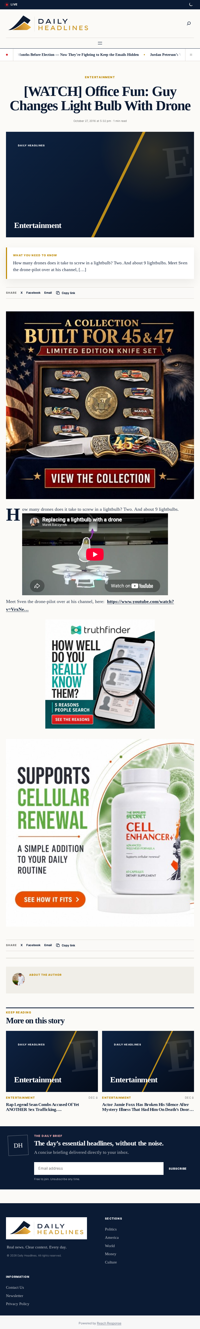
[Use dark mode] (190, 4)
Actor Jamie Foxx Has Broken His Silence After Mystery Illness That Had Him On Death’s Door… (147, 1107)
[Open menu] (100, 43)
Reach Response (109, 1323)
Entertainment (100, 77)
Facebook (33, 292)
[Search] (189, 23)
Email (48, 292)
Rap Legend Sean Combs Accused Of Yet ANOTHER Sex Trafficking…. (42, 1107)
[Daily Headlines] (48, 24)
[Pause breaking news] (189, 55)
